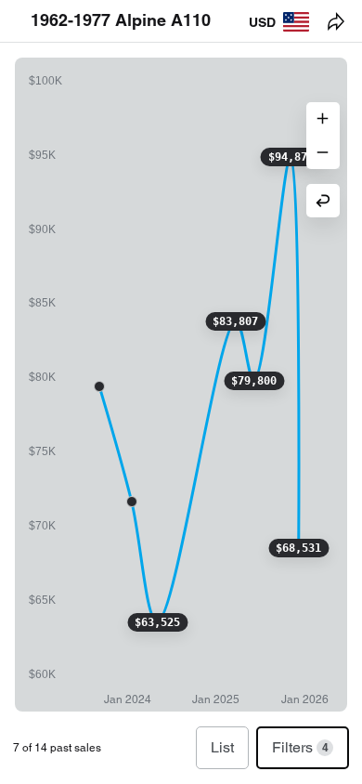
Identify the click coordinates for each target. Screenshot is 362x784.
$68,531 (298, 548)
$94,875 (291, 156)
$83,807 (235, 321)
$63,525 (157, 622)
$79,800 (254, 380)
